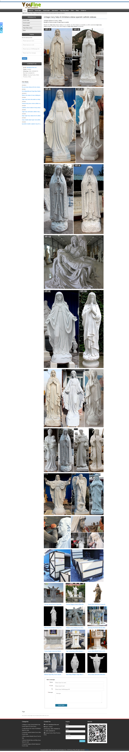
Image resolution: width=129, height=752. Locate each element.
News (77, 10)
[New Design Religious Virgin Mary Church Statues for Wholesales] (75, 662)
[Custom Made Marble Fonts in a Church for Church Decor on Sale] (97, 639)
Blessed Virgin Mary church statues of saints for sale (53, 674)
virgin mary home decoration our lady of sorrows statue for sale (32, 99)
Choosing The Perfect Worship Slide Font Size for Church (97, 627)
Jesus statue (55, 10)
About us (31, 10)
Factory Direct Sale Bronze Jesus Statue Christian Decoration (97, 604)
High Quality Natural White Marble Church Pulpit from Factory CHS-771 (75, 651)
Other (72, 10)
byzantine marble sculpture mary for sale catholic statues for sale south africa (32, 123)
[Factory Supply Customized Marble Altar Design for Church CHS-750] (53, 639)
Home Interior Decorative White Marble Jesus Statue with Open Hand (97, 674)
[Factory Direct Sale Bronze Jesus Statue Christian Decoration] (97, 592)
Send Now (82, 741)
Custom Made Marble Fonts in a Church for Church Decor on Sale (97, 651)
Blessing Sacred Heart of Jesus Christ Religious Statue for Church (53, 627)
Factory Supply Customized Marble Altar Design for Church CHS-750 (53, 651)
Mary (33, 13)
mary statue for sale (25, 715)
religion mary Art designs (34, 715)
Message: (68, 734)
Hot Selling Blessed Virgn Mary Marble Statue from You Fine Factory (32, 91)
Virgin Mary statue (64, 10)
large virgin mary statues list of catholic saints (32, 115)
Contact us (83, 10)
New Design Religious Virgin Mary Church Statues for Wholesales (75, 674)
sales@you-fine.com (32, 67)
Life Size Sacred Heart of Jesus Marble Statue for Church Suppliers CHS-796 (53, 604)
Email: (52, 724)
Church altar (38, 10)
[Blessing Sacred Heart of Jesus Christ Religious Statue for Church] (53, 616)
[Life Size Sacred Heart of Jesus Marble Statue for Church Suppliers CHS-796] (53, 592)
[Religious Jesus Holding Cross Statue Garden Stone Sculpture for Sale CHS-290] (75, 616)
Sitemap (87, 749)
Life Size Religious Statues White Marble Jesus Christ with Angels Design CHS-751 (75, 604)
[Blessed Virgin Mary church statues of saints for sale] (53, 662)
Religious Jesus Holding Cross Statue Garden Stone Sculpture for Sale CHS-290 (75, 627)
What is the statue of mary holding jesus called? (32, 95)
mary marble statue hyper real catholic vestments (32, 119)
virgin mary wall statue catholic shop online (32, 111)
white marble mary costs (44, 715)
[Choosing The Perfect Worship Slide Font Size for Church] (97, 616)
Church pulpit (46, 10)
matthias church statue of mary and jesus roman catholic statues (32, 107)
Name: (67, 724)
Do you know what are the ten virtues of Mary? (32, 87)
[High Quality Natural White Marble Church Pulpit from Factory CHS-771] (75, 639)
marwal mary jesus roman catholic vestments (32, 103)
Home (24, 10)
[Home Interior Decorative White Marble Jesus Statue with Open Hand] (97, 662)
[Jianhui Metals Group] (31, 5)
